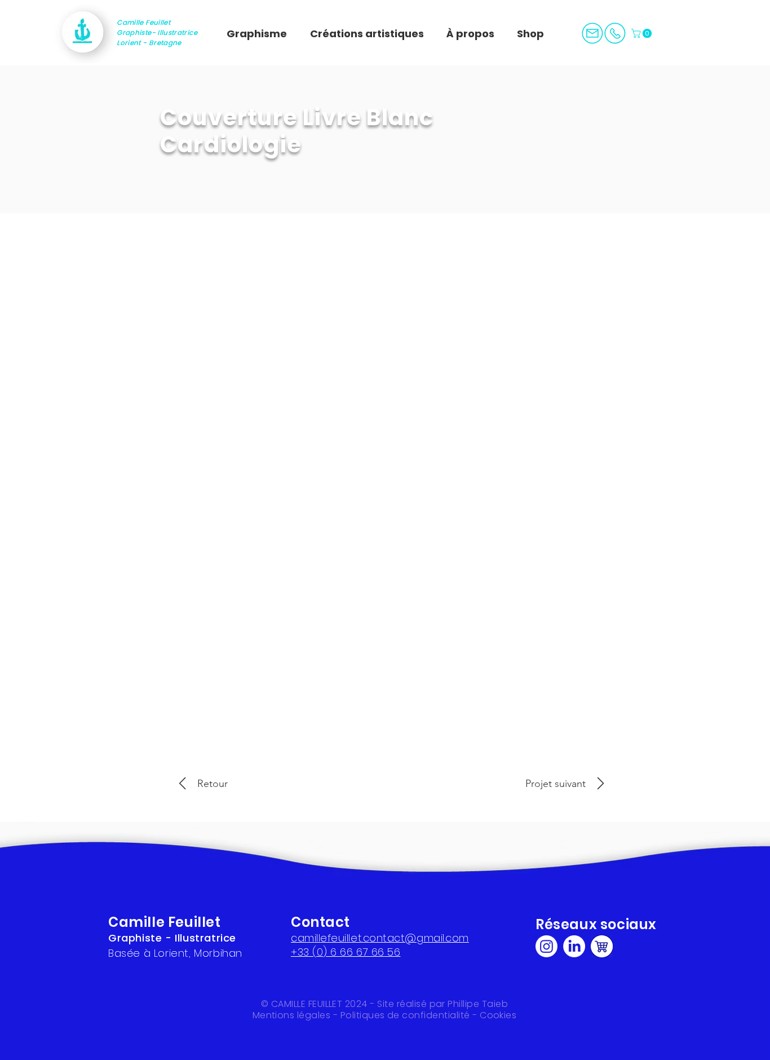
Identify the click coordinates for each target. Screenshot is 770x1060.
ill (318, 938)
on (376, 938)
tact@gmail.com (426, 938)
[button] (642, 33)
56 (392, 952)
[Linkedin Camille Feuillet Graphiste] (574, 946)
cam (303, 938)
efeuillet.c (344, 938)
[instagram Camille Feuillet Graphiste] (546, 946)
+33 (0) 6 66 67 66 (337, 952)
